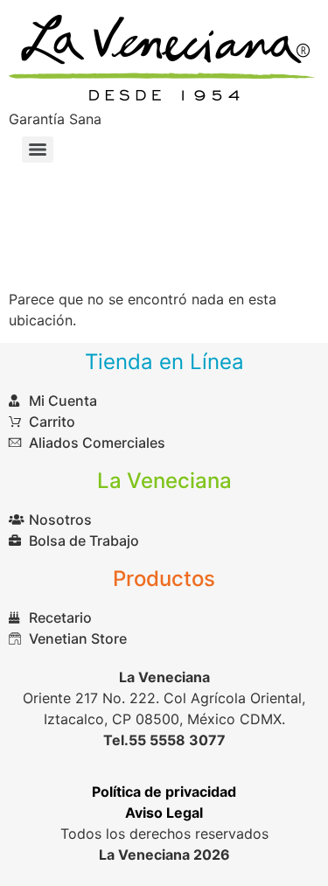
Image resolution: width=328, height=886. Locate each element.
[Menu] (37, 149)
